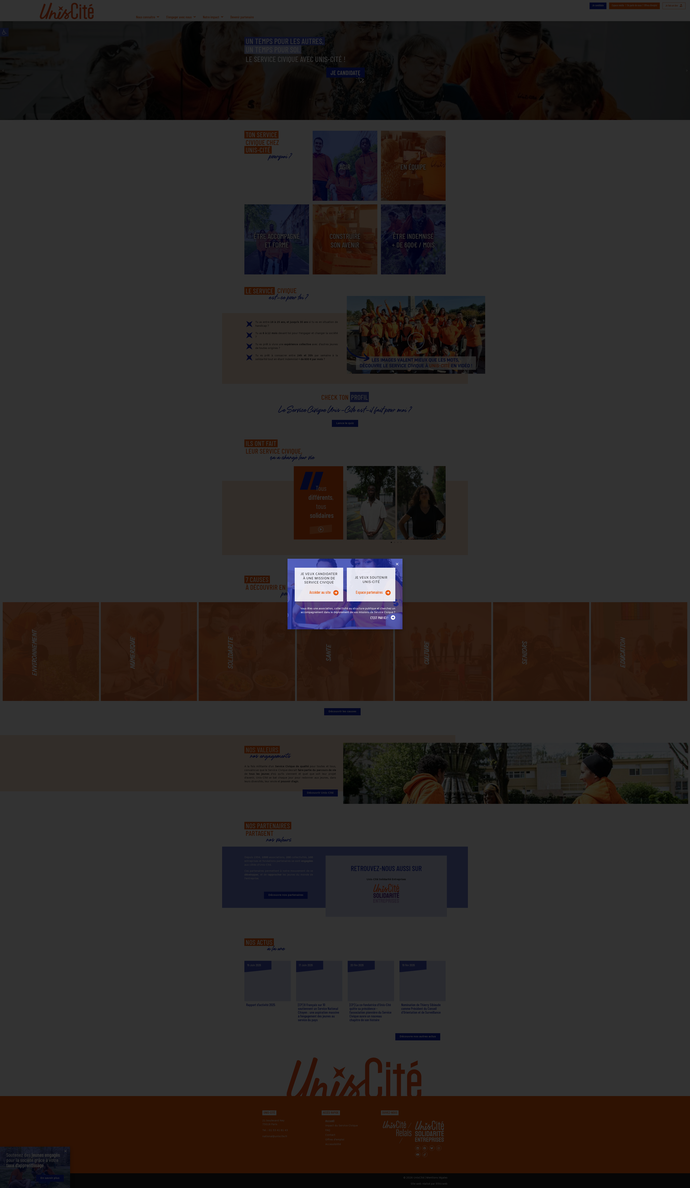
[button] (397, 564)
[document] (345, 594)
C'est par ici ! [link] (379, 617)
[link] (319, 584)
